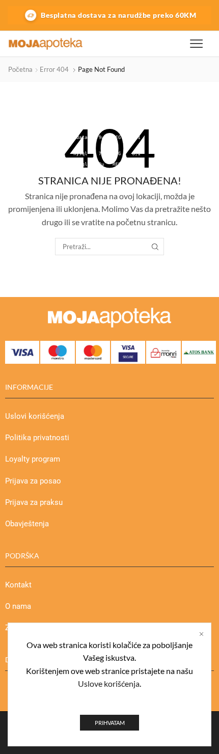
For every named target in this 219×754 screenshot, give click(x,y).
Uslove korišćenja (109, 683)
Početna (20, 69)
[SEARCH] (154, 246)
